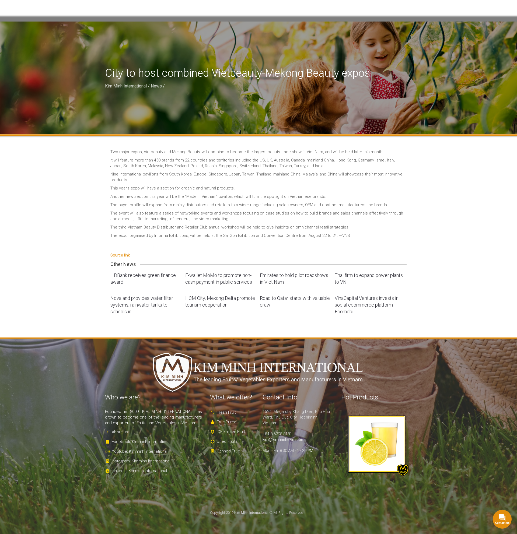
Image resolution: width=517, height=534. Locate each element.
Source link (120, 255)
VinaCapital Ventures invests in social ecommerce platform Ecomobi (367, 304)
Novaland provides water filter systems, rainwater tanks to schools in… (141, 304)
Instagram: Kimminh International (141, 461)
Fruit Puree (226, 422)
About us (120, 432)
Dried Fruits (227, 441)
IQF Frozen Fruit (231, 431)
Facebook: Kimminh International (141, 441)
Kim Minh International (126, 86)
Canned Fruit (228, 451)
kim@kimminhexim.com (284, 439)
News (156, 86)
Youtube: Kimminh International (139, 451)
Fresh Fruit (226, 412)
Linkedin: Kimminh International (139, 470)
